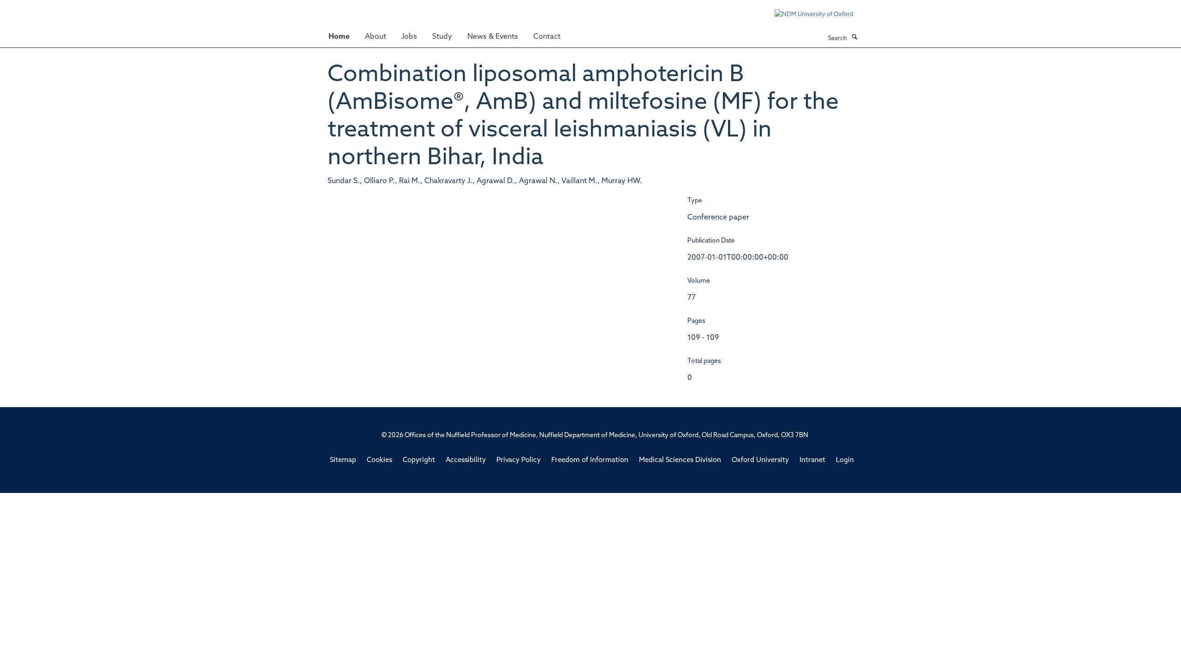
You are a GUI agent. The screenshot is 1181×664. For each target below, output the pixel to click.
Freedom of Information (589, 460)
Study (442, 37)
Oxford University (760, 460)
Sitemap (343, 460)
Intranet (812, 460)
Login (845, 460)
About (375, 37)
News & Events (492, 37)
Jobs (409, 37)
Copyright (419, 460)
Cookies (379, 460)
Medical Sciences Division (680, 460)
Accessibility (466, 460)
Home (339, 37)
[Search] (854, 38)
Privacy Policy (518, 460)
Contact (547, 37)
